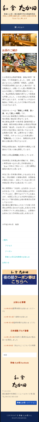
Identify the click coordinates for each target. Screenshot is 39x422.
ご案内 (4, 240)
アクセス (8, 245)
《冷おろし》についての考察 (24, 345)
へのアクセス (26, 402)
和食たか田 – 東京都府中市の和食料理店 (19, 14)
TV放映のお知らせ (21, 317)
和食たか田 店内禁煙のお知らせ (17, 257)
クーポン (8, 251)
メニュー (20, 27)
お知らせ (5, 262)
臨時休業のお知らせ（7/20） (25, 322)
